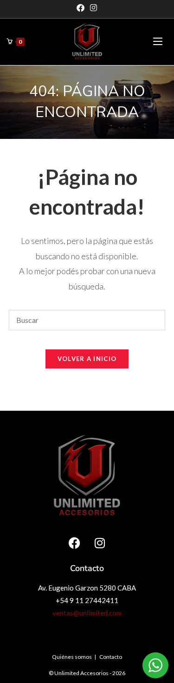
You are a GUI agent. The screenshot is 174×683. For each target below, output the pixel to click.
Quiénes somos (72, 656)
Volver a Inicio (87, 358)
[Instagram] (93, 8)
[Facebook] (82, 8)
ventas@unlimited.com (87, 613)
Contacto (110, 656)
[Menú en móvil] (157, 41)
